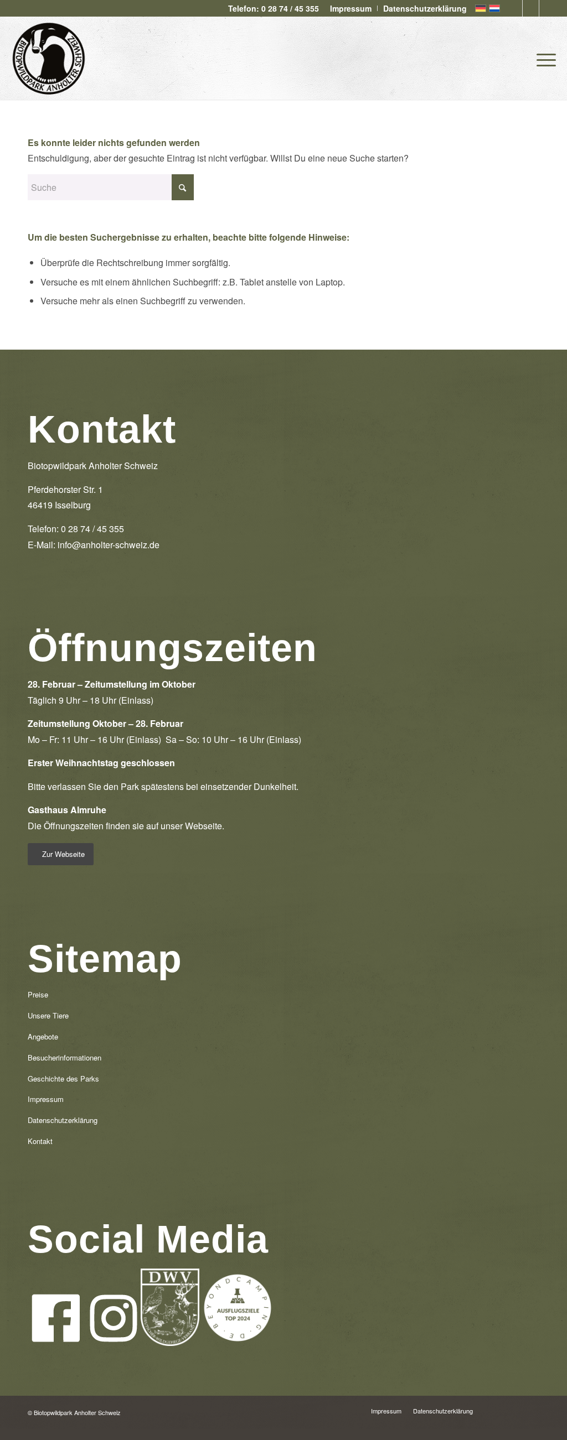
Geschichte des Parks (63, 1078)
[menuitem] (351, 8)
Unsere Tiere (48, 1015)
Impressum (46, 1099)
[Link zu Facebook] (514, 8)
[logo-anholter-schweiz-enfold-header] (48, 58)
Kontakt (40, 1141)
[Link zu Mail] (547, 8)
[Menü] (542, 58)
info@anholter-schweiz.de (108, 544)
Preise (38, 994)
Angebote (43, 1036)
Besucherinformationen (64, 1057)
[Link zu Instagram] (531, 8)
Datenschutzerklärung (62, 1120)
